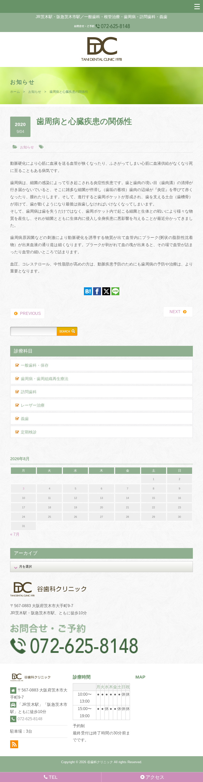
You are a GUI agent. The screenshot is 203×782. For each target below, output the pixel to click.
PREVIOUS (30, 313)
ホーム (15, 92)
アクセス (155, 777)
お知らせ (34, 92)
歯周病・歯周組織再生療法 (44, 379)
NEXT (175, 312)
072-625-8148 (30, 719)
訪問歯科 (29, 392)
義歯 (25, 419)
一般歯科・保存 (35, 365)
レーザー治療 (33, 405)
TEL (53, 777)
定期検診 (29, 432)
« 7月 (15, 534)
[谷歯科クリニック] (101, 59)
